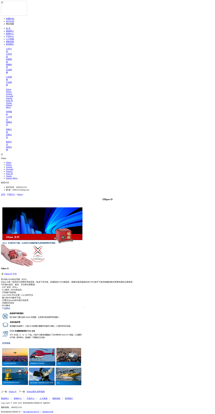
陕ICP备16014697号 (31, 412)
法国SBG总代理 (47, 412)
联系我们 (69, 398)
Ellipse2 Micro (9, 106)
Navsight (9, 96)
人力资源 (43, 398)
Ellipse (8, 89)
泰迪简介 (5, 398)
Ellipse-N (12, 392)
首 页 (8, 28)
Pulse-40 (9, 101)
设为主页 (10, 21)
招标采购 (56, 398)
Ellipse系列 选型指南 (36, 392)
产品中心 (11, 194)
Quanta (9, 103)
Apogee (9, 94)
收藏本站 (10, 19)
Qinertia (9, 98)
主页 (3, 194)
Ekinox (9, 92)
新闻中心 (18, 398)
